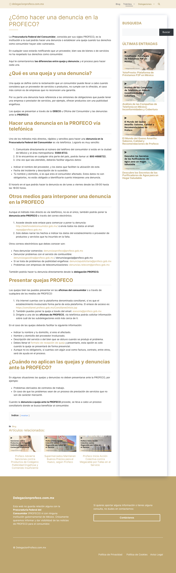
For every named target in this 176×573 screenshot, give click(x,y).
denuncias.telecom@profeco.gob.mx (89, 264)
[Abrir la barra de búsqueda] (159, 4)
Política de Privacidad (110, 554)
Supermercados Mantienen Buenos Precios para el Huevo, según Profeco (60, 459)
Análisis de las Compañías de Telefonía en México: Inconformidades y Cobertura (140, 107)
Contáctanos (127, 517)
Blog (118, 4)
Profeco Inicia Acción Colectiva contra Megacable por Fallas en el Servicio (95, 460)
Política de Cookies (137, 554)
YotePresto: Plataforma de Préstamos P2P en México (138, 74)
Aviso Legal (156, 554)
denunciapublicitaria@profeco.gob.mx (90, 261)
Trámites (127, 4)
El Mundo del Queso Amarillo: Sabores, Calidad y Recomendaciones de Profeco (140, 141)
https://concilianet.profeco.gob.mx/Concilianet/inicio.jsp (46, 307)
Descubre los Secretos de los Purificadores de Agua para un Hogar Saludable (140, 175)
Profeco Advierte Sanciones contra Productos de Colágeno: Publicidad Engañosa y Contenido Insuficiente (25, 462)
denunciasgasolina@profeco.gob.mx (34, 257)
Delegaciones (145, 4)
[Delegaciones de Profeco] (26, 4)
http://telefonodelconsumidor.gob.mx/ (37, 226)
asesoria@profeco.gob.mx (87, 311)
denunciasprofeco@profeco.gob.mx (63, 250)
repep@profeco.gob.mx (29, 229)
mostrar (24, 415)
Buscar (166, 32)
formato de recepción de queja (48, 342)
